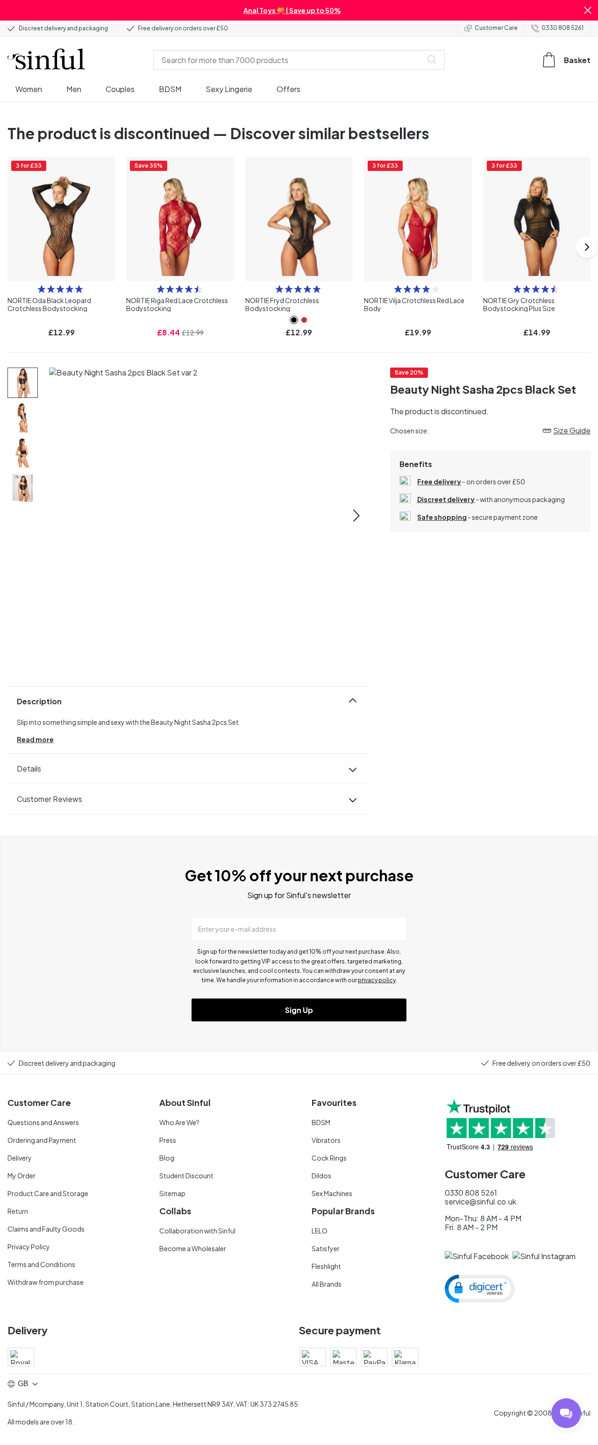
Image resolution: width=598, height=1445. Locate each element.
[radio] (41, 289)
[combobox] (289, 59)
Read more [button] (35, 739)
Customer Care (496, 27)
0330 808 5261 (562, 27)
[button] (587, 10)
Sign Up (299, 1010)
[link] (294, 320)
